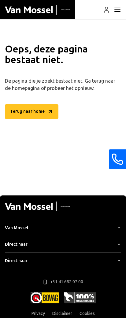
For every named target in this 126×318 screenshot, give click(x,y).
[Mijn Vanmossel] (106, 10)
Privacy (38, 313)
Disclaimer (62, 313)
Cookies (87, 313)
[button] (106, 10)
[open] (117, 9)
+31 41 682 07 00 (66, 281)
